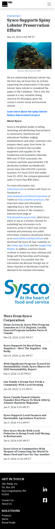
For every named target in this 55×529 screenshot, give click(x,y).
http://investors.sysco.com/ (21, 217)
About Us (7, 503)
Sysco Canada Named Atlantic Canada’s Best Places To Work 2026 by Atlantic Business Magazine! (27, 400)
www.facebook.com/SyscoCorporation (27, 196)
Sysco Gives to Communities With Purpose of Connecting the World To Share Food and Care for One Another (27, 451)
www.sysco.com (15, 189)
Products (6, 515)
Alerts (5, 519)
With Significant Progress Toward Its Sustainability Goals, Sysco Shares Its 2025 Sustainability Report (27, 366)
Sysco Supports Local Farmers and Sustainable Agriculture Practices (25, 417)
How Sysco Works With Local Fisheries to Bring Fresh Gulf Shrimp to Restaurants (27, 433)
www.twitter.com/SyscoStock (28, 238)
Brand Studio (8, 522)
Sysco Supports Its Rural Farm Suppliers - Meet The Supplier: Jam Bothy (25, 348)
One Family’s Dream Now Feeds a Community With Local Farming (24, 383)
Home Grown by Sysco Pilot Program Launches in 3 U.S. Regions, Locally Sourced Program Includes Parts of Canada (26, 329)
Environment (14, 15)
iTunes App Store (20, 245)
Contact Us (8, 500)
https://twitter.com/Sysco (31, 199)
